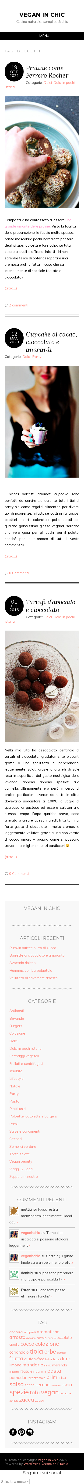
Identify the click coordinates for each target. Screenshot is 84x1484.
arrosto (17, 1337)
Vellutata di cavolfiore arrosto (33, 978)
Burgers (15, 1026)
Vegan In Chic (42, 14)
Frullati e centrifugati (26, 1063)
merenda (59, 1365)
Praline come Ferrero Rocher (47, 71)
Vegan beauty (20, 1161)
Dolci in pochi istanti (25, 1048)
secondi (42, 1384)
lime (66, 1358)
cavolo (41, 1338)
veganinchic (30, 1232)
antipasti (30, 1332)
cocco (27, 1343)
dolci (36, 1351)
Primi (13, 1124)
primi (52, 1377)
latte (48, 1359)
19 (14, 67)
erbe (50, 1351)
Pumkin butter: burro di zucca (32, 948)
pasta (54, 1371)
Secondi (15, 1139)
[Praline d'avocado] (42, 686)
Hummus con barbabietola (30, 970)
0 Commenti (19, 573)
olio (43, 1371)
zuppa (39, 1400)
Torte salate (19, 1154)
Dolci (48, 82)
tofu (35, 1392)
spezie (19, 1392)
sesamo (57, 1385)
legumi (57, 1359)
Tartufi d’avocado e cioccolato (50, 606)
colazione (47, 1343)
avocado (30, 1338)
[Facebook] (13, 1434)
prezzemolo (37, 1378)
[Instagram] (30, 1434)
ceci (50, 1338)
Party (37, 356)
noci (36, 1371)
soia (67, 1384)
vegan (50, 1392)
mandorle (32, 1365)
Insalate (15, 1071)
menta (47, 1365)
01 (14, 601)
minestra (14, 1371)
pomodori (18, 1377)
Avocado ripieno (22, 963)
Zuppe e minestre (23, 1176)
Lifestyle (16, 1078)
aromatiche (48, 1331)
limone (15, 1364)
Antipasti (16, 1011)
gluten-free (34, 1358)
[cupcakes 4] (42, 422)
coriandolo (19, 1352)
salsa (16, 1384)
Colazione (17, 1033)
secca (30, 1384)
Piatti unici (17, 1109)
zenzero (13, 1400)
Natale (14, 1086)
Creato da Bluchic (55, 1464)
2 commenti (18, 305)
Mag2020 (14, 340)
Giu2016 (14, 608)
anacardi (16, 1332)
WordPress (32, 1464)
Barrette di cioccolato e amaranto (37, 955)
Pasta (14, 1101)
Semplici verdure (22, 1146)
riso (62, 1377)
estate (61, 1352)
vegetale (65, 1393)
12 (14, 334)
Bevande (16, 1018)
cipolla (14, 1344)
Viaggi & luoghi (21, 1169)
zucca (26, 1399)
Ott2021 (14, 73)
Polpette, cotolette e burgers (33, 1116)
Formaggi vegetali (24, 1056)
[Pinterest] (21, 1434)
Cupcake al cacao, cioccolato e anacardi (51, 341)
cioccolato (63, 1337)
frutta (16, 1358)
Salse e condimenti (24, 1131)
